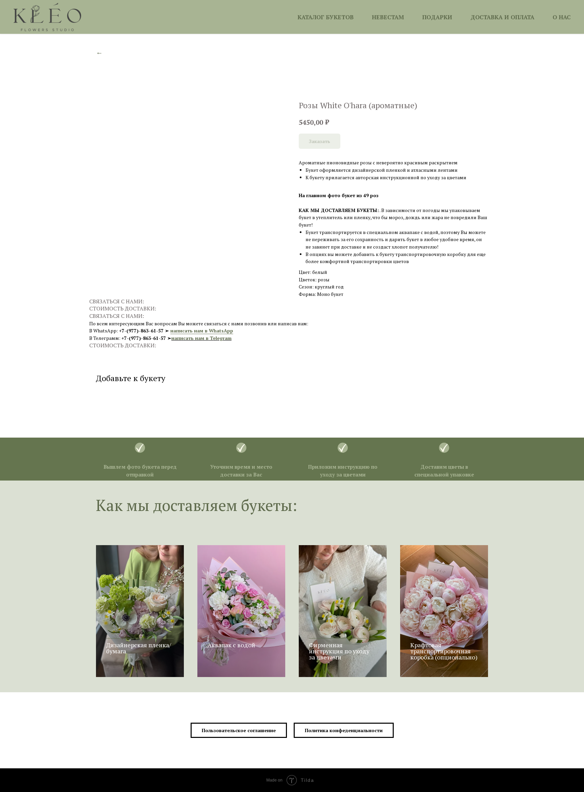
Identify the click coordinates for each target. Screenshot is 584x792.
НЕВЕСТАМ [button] (388, 17)
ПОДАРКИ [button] (437, 17)
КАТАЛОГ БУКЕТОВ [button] (325, 17)
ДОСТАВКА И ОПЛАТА (502, 17)
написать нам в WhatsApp (201, 330)
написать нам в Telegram (201, 338)
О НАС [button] (561, 17)
